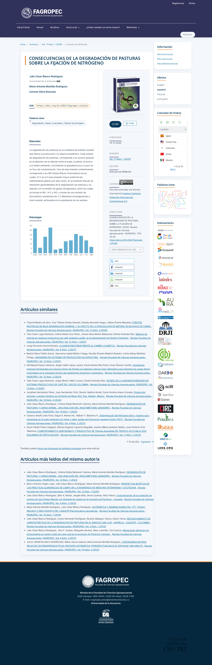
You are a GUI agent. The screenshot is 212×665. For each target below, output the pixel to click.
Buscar (188, 34)
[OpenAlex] (165, 395)
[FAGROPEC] (106, 587)
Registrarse (178, 3)
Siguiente (145, 441)
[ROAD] (165, 288)
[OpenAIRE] (165, 274)
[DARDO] (165, 374)
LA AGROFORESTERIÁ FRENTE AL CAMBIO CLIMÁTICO (87, 345)
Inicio (22, 44)
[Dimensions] (165, 378)
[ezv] (165, 344)
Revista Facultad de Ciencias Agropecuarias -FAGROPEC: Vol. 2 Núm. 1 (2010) (66, 526)
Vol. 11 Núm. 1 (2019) (52, 44)
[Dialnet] (165, 400)
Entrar (192, 3)
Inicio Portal (23, 27)
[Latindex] (165, 280)
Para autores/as (164, 59)
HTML (131, 123)
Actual (40, 27)
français (161, 94)
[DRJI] (165, 335)
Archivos (54, 27)
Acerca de (72, 27)
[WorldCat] (166, 259)
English (160, 85)
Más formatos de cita (124, 249)
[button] (121, 261)
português (162, 99)
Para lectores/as (165, 54)
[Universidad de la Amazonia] (106, 625)
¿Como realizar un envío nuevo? (103, 27)
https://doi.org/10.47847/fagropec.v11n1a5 (62, 106)
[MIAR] (165, 293)
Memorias (132, 27)
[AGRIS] (165, 318)
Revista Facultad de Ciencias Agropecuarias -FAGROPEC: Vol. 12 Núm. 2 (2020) (67, 330)
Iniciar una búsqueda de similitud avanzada (59, 448)
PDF (116, 124)
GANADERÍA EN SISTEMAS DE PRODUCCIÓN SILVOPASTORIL (67, 357)
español (161, 89)
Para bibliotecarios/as (167, 63)
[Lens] (165, 449)
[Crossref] (165, 251)
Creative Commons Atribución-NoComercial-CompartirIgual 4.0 (125, 197)
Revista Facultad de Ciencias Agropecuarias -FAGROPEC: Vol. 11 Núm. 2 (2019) (101, 435)
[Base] (165, 267)
